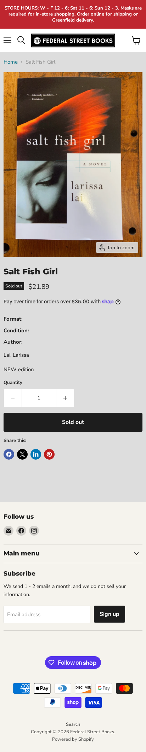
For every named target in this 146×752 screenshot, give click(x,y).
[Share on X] (22, 454)
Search (73, 724)
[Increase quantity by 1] (65, 398)
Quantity (13, 382)
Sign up (109, 614)
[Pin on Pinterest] (49, 454)
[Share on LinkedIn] (35, 454)
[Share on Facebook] (9, 454)
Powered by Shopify (73, 739)
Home (11, 62)
